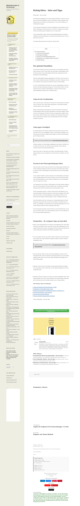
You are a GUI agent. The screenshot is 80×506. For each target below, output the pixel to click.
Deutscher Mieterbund (10, 375)
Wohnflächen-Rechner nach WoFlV (13, 81)
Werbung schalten (9, 242)
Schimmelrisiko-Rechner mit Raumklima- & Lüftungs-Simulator (13, 89)
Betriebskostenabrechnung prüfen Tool (13, 71)
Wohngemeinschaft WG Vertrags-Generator (13, 105)
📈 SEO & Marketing (54, 485)
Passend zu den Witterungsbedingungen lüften (45, 56)
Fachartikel (8, 220)
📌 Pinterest (60, 480)
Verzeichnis (51, 322)
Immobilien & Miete (36, 446)
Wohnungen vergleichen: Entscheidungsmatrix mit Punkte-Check (13, 59)
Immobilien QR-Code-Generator (13, 131)
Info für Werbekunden (37, 451)
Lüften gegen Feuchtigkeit (41, 54)
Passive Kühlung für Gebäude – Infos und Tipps (44, 359)
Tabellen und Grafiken (10, 226)
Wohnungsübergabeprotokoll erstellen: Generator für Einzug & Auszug (13, 126)
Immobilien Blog (9, 251)
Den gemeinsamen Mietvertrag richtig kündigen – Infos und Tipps (48, 355)
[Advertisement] (13, 405)
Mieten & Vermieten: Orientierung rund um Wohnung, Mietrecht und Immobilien (12, 217)
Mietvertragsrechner (12, 102)
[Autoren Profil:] (36, 343)
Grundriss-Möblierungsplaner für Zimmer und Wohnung (13, 94)
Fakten (7, 353)
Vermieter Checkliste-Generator (13, 123)
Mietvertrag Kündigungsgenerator (13, 109)
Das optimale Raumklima (39, 51)
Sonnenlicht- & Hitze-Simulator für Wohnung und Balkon (13, 84)
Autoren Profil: (42, 341)
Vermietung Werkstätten (14, 264)
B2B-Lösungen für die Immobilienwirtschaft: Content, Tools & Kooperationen (46, 448)
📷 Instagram (54, 480)
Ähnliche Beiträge (39, 59)
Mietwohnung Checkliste (11, 350)
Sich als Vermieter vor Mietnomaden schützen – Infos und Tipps (51, 497)
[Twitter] (67, 343)
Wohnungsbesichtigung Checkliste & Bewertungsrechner (13, 54)
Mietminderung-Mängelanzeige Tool (13, 112)
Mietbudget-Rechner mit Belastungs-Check (13, 68)
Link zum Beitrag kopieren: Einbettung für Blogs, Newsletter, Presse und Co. (51, 311)
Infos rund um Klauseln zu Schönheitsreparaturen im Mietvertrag (48, 500)
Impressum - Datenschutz (10, 240)
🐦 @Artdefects (51, 489)
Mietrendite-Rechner (12, 119)
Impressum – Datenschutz (37, 444)
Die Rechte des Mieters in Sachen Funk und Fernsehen (52, 495)
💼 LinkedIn (43, 480)
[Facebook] (66, 343)
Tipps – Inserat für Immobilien (12, 356)
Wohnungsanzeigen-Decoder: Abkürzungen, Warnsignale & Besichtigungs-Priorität (13, 49)
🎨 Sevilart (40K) (47, 485)
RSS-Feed (8, 230)
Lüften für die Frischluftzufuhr (42, 53)
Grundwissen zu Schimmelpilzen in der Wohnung (42, 493)
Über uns (7, 236)
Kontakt (7, 238)
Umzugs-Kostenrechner (13, 74)
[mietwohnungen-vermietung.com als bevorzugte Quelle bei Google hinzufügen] (51, 474)
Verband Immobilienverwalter (11, 382)
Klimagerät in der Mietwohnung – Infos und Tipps (44, 362)
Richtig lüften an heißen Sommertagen (12, 157)
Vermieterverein (9, 377)
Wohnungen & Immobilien (11, 228)
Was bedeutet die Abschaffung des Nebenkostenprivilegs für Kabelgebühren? (12, 261)
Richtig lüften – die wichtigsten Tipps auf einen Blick (46, 58)
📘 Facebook (48, 480)
